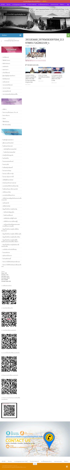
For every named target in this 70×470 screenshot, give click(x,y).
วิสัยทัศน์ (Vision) (6, 60)
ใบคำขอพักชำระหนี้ (7, 258)
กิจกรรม (8, 4)
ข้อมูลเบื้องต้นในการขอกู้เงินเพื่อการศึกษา (11, 237)
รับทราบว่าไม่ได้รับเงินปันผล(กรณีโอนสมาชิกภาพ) (11, 265)
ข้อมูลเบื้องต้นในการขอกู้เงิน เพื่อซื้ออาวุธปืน (12, 233)
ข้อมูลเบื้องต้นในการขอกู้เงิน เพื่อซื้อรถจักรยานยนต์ (10, 229)
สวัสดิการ (5, 109)
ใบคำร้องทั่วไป (6, 158)
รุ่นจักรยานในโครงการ (7, 255)
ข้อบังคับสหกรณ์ (6, 78)
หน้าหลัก (3, 4)
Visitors (3, 271)
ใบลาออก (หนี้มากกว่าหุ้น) (8, 173)
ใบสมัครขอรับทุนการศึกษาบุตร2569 (10, 189)
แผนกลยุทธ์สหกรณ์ (7, 91)
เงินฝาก (4, 118)
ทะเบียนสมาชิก (6, 203)
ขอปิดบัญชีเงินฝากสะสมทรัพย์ (10, 149)
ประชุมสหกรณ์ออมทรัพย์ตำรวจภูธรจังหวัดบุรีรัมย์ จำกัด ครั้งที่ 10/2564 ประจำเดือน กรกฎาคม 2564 (30, 78)
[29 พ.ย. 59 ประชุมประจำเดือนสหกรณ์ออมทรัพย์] (44, 70)
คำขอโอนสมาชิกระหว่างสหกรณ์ (9, 182)
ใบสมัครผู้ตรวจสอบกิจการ (8, 139)
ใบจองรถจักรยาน (6, 252)
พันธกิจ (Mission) (6, 63)
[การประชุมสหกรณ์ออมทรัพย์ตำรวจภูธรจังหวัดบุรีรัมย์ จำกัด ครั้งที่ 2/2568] (57, 70)
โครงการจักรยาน (6, 115)
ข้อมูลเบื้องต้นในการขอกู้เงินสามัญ (10, 209)
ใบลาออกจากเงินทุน (7, 170)
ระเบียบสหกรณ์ (6, 81)
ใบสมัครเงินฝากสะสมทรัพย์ (9, 152)
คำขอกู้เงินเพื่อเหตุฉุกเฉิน (8, 155)
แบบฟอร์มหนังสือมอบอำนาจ (9, 195)
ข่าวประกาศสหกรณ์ (31, 4)
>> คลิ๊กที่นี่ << (44, 1)
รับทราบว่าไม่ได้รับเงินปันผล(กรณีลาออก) (11, 261)
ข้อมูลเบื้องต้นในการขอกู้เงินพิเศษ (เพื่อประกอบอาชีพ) (10, 245)
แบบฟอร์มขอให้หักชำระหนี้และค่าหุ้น (10, 186)
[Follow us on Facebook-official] (20, 35)
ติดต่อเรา (62, 4)
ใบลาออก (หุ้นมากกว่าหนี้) (8, 176)
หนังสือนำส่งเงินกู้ (6, 206)
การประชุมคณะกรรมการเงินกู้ (19, 4)
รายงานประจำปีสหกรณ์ (7, 85)
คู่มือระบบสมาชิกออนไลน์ (8, 142)
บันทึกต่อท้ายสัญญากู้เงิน (9, 212)
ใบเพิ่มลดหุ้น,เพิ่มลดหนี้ (8, 167)
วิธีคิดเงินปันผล (6, 121)
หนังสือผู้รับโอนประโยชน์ (8, 179)
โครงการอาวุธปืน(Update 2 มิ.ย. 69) (10, 112)
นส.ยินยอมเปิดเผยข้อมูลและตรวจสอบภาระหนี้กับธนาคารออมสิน (11, 225)
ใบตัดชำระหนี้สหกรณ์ (8, 215)
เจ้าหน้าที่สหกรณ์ (6, 72)
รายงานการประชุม (6, 88)
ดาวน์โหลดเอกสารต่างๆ (43, 4)
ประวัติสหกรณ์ (6, 57)
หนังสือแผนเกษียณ (7, 192)
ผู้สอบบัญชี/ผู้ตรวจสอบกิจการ (9, 75)
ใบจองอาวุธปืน (6, 164)
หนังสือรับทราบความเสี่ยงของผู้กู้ (10, 221)
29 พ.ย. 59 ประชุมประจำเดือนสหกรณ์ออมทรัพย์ (44, 76)
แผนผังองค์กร (5, 66)
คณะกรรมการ (5, 69)
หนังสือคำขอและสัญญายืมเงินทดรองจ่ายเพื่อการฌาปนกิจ (11, 199)
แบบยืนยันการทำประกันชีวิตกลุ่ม (10, 249)
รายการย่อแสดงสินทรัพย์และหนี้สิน (10, 94)
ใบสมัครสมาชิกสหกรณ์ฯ (8, 146)
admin (28, 45)
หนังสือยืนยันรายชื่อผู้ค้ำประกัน (10, 218)
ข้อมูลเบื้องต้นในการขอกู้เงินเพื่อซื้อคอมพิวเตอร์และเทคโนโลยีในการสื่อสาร (9, 240)
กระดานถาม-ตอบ (54, 4)
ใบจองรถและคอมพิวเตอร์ (8, 161)
